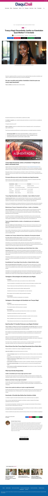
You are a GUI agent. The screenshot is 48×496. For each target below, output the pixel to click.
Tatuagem (27, 8)
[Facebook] (3, 70)
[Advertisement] (24, 17)
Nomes (20, 8)
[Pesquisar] (46, 1)
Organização (15, 8)
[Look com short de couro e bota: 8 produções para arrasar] (24, 472)
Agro (35, 8)
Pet (23, 8)
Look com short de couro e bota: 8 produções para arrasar (24, 477)
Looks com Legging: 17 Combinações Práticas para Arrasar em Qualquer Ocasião (36, 477)
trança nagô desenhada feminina (33, 166)
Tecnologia (39, 8)
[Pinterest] (3, 77)
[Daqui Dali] (24, 4)
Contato (26, 489)
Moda (11, 8)
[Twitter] (3, 73)
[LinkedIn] (3, 75)
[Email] (3, 80)
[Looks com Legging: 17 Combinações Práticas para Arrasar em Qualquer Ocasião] (37, 472)
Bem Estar (32, 8)
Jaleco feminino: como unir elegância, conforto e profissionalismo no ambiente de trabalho (10, 478)
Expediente (22, 489)
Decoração (7, 8)
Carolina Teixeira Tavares (20, 35)
